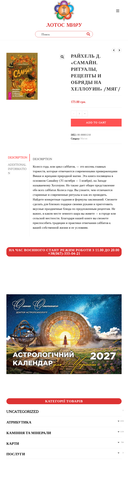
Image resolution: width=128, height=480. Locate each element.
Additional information (17, 169)
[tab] (18, 157)
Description (17, 157)
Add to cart (96, 122)
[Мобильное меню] (117, 11)
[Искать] (88, 34)
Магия (83, 138)
